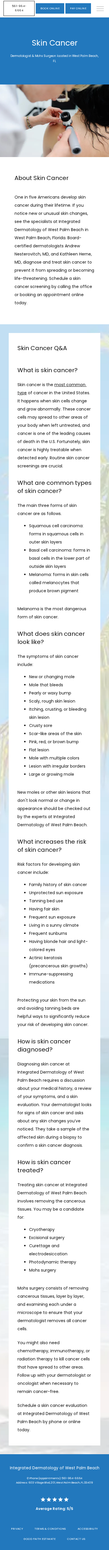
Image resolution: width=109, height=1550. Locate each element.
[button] (100, 9)
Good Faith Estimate (40, 1539)
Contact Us (76, 1539)
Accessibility (88, 1529)
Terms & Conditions (50, 1529)
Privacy (17, 1529)
